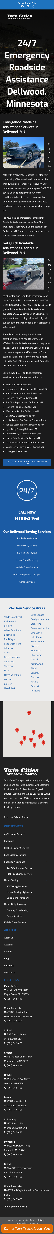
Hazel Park (9, 688)
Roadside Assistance (27, 538)
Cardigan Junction (40, 619)
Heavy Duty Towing (27, 545)
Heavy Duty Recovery (27, 560)
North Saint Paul (12, 674)
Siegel (34, 668)
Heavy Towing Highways (19, 892)
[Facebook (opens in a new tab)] (22, 6)
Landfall (35, 672)
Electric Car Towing (27, 552)
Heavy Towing (11, 880)
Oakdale (35, 659)
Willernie (9, 648)
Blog (6, 958)
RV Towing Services (17, 886)
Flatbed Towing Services (16, 848)
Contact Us (9, 972)
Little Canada (37, 614)
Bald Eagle (9, 639)
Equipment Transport (18, 897)
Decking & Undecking (17, 910)
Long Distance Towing (15, 855)
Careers (8, 951)
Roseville (35, 690)
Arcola (34, 681)
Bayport (35, 686)
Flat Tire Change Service (19, 873)
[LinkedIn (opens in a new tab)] (28, 6)
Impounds (9, 841)
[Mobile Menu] (45, 17)
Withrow (8, 666)
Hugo (6, 670)
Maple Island (37, 641)
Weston (8, 679)
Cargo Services (27, 581)
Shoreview (36, 655)
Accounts (9, 944)
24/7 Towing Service (14, 834)
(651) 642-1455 (14, 1021)
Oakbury (35, 677)
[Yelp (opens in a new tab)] (32, 6)
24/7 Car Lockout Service (20, 868)
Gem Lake (9, 661)
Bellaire (8, 625)
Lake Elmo (36, 637)
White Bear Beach (13, 617)
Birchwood (9, 634)
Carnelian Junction (40, 628)
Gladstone (36, 623)
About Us (8, 937)
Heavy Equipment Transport (27, 574)
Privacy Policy (21, 817)
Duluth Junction (12, 657)
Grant (7, 652)
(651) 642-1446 (28, 2)
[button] (17, 730)
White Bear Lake (12, 630)
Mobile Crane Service (27, 567)
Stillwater (36, 650)
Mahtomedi (10, 621)
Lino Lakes (36, 632)
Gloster (8, 683)
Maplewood (37, 663)
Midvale (35, 646)
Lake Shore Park (12, 643)
